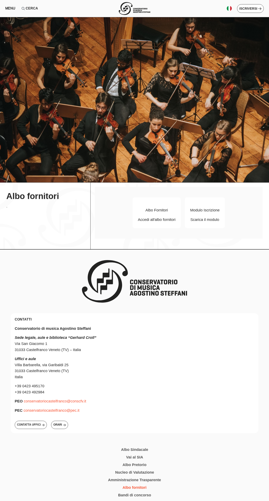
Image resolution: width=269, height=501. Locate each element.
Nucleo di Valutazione (134, 472)
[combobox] (44, 8)
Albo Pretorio (134, 465)
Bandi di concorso (134, 495)
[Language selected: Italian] (231, 8)
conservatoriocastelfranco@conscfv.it (55, 401)
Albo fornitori (134, 487)
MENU (10, 8)
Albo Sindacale (134, 450)
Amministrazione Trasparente (134, 480)
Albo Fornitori (156, 210)
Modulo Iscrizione (205, 210)
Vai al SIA (134, 457)
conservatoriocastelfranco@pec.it (51, 410)
